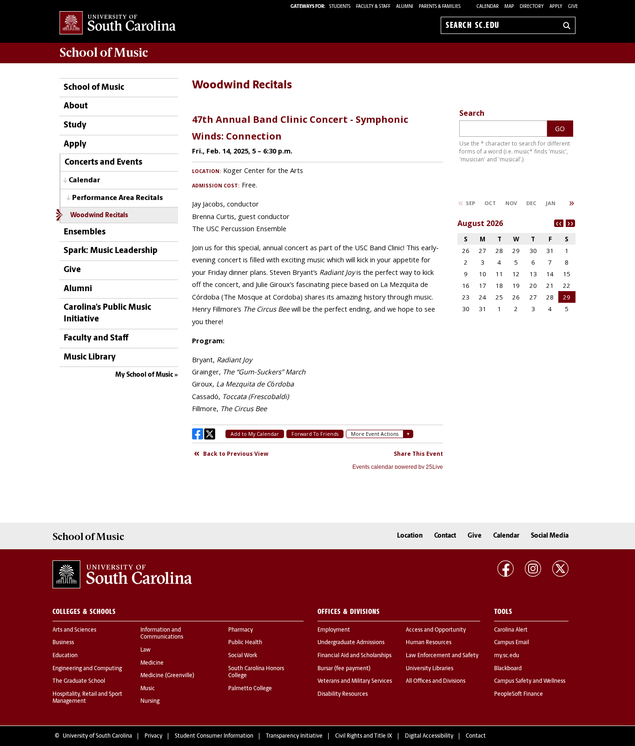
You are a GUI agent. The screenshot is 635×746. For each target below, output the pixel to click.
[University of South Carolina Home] (118, 23)
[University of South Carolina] (122, 574)
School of (104, 53)
